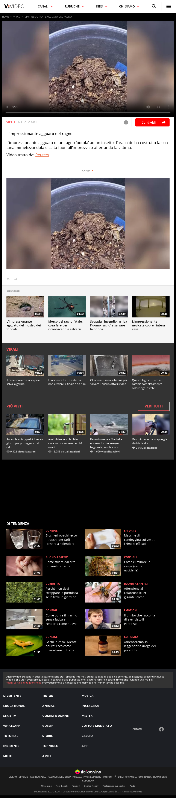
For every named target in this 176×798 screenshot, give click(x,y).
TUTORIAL (10, 736)
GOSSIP (47, 726)
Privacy (76, 786)
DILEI (121, 777)
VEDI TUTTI (154, 406)
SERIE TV (9, 716)
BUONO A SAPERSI (57, 557)
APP (85, 746)
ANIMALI (49, 706)
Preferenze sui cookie (114, 786)
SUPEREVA (88, 781)
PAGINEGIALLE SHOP (59, 777)
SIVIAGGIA (131, 777)
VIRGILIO (23, 777)
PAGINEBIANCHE (92, 777)
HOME (5, 16)
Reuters (42, 154)
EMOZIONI (131, 610)
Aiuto (132, 786)
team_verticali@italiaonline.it (23, 682)
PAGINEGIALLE (38, 777)
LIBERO (13, 777)
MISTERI (88, 716)
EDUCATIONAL (14, 706)
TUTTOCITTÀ (109, 777)
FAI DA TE (130, 530)
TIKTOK (47, 696)
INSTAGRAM (91, 706)
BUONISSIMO (160, 777)
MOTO (7, 756)
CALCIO (87, 736)
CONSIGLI (52, 530)
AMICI (46, 756)
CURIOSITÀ (53, 583)
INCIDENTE (11, 746)
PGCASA (77, 777)
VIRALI (16, 16)
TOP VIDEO (50, 746)
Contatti (136, 729)
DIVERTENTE (12, 696)
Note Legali (62, 786)
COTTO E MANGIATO (97, 726)
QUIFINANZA (145, 777)
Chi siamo (46, 786)
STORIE (47, 736)
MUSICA (88, 696)
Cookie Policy (91, 786)
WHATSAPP (11, 726)
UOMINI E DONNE (55, 716)
